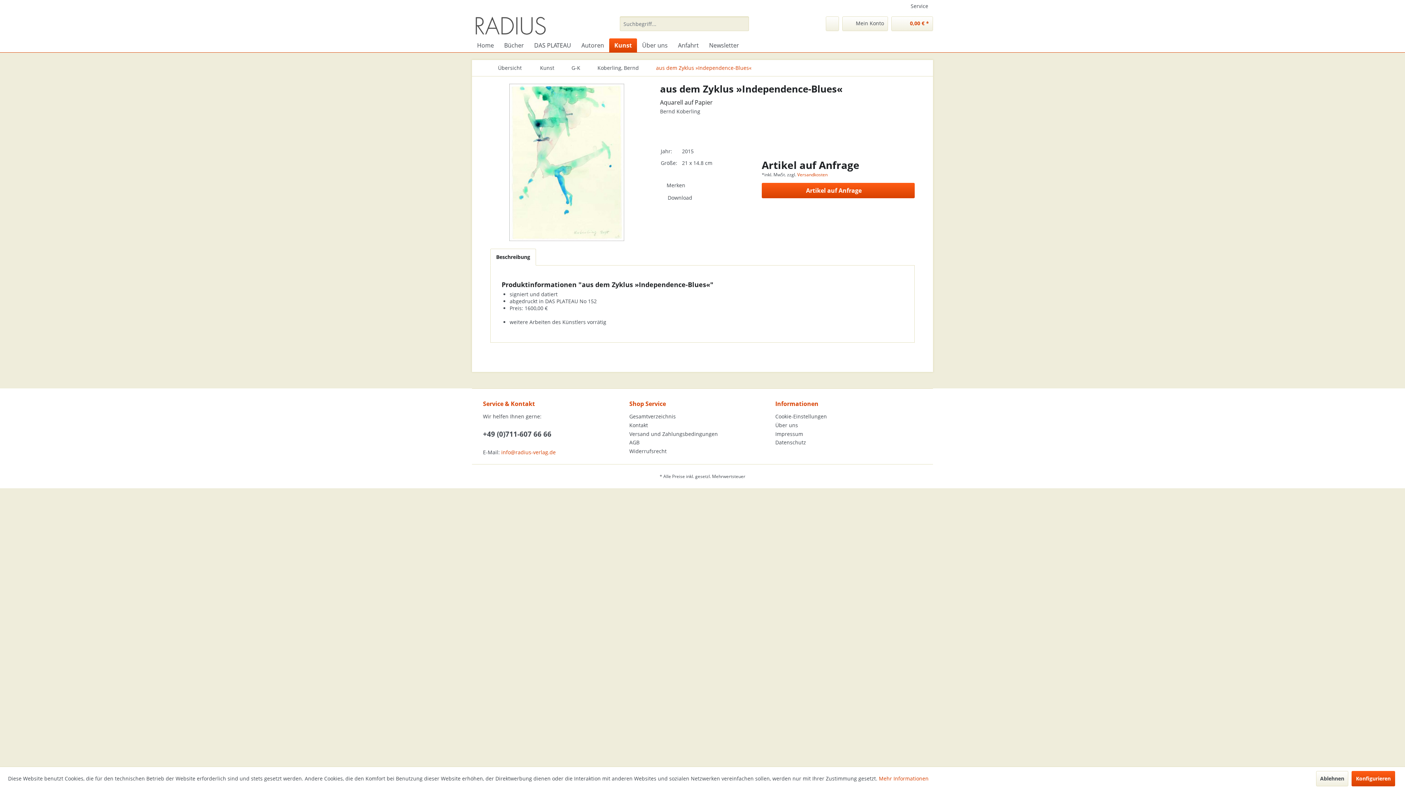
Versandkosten (812, 175)
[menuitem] (684, 23)
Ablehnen (1332, 778)
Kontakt (638, 425)
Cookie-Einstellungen (801, 416)
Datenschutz (790, 442)
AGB (634, 442)
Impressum (789, 433)
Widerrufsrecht (648, 451)
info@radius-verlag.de (528, 452)
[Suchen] (742, 23)
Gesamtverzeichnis (652, 416)
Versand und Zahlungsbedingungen (673, 433)
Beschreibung (513, 256)
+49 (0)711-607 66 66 (517, 434)
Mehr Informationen (904, 778)
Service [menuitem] (919, 6)
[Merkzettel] (832, 23)
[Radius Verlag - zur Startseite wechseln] (511, 25)
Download (680, 197)
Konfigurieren (1373, 778)
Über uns (786, 425)
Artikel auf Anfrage (834, 191)
